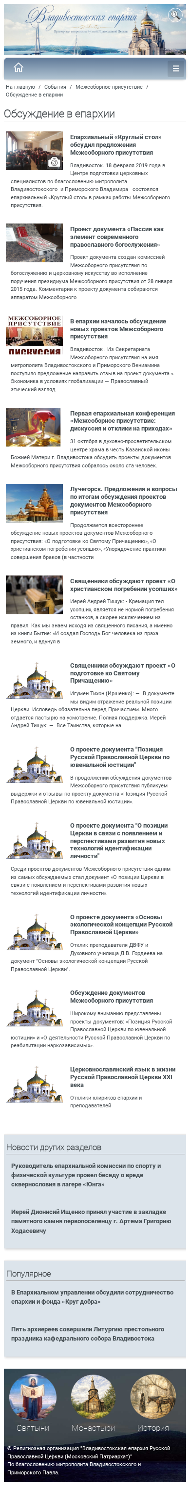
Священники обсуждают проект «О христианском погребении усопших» (124, 584)
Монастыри (93, 1428)
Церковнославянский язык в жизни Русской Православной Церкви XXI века (122, 1077)
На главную (20, 87)
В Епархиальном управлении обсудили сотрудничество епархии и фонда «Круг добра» (92, 1297)
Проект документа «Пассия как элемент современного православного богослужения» (117, 236)
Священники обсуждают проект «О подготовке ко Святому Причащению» (122, 673)
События (55, 87)
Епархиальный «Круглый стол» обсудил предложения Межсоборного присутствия (116, 144)
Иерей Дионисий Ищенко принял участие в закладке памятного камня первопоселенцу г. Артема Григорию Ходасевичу (91, 1221)
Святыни (33, 1428)
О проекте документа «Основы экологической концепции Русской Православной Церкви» (121, 924)
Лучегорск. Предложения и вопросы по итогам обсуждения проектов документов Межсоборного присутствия (123, 500)
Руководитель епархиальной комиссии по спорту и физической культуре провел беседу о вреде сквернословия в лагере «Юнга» (86, 1175)
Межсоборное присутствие (109, 87)
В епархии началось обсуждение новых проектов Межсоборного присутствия (118, 329)
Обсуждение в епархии (34, 95)
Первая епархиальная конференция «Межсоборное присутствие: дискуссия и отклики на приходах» (122, 421)
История (153, 1428)
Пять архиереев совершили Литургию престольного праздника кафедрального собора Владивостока (87, 1334)
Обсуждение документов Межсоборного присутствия (111, 996)
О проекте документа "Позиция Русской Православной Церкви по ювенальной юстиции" (120, 757)
